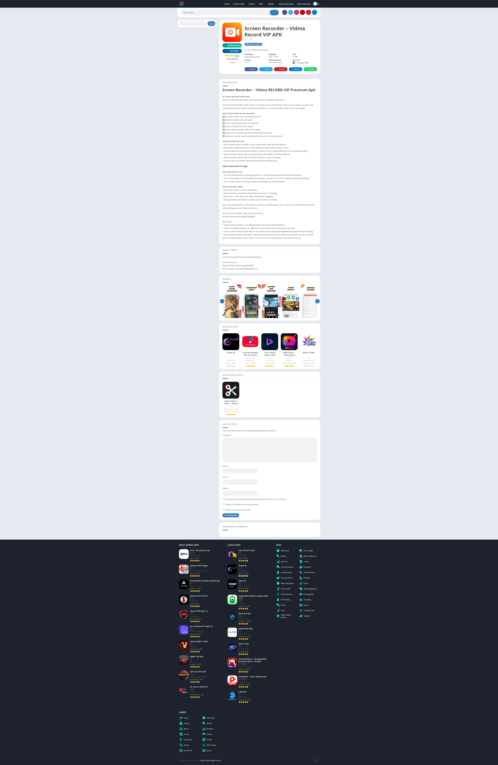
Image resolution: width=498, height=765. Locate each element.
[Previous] (222, 301)
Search (211, 24)
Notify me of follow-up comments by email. (242, 504)
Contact (251, 4)
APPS (261, 4)
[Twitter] (290, 12)
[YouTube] (302, 12)
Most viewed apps (286, 4)
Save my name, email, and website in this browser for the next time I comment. (255, 499)
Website (225, 488)
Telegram (297, 69)
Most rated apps (303, 4)
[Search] (274, 12)
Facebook (252, 69)
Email (225, 477)
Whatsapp (311, 69)
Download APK (234, 45)
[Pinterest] (308, 12)
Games (271, 4)
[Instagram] (296, 12)
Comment (226, 435)
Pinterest (282, 69)
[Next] (317, 301)
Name (225, 466)
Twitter (266, 69)
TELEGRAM (234, 51)
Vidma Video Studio (252, 56)
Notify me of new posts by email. (238, 510)
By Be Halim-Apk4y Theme (211, 760)
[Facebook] (284, 12)
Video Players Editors (265, 24)
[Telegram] (314, 12)
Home (226, 4)
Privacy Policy (238, 4)
